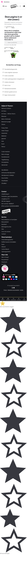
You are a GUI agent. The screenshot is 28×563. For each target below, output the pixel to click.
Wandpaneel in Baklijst (7, 175)
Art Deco (3, 111)
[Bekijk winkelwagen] (23, 7)
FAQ (2, 229)
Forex (2, 244)
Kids (2, 141)
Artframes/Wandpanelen (8, 172)
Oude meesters (5, 151)
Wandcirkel (4, 165)
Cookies (21, 290)
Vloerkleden (4, 180)
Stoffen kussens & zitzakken (8, 242)
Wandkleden (4, 170)
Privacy (5, 290)
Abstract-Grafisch (6, 108)
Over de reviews (5, 231)
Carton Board (5, 249)
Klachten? (4, 224)
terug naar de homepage (11, 50)
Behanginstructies (6, 226)
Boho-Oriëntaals (6, 119)
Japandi (3, 138)
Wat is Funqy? (5, 257)
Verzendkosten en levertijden (9, 219)
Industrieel (4, 133)
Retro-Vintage (5, 154)
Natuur (3, 146)
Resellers (3, 264)
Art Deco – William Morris (8, 113)
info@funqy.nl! (10, 26)
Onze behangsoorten (7, 239)
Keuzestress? (4, 259)
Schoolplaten (5, 162)
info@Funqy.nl (5, 194)
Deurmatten (4, 178)
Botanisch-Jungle (6, 121)
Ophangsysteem (5, 251)
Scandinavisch (5, 157)
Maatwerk (4, 262)
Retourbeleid (5, 222)
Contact (3, 234)
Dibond (3, 246)
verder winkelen (8, 47)
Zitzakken (4, 183)
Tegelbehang (5, 159)
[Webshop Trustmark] (13, 268)
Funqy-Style (4, 128)
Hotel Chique (5, 130)
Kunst (2, 144)
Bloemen (3, 116)
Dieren (3, 124)
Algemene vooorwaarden (13, 290)
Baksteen (3, 136)
